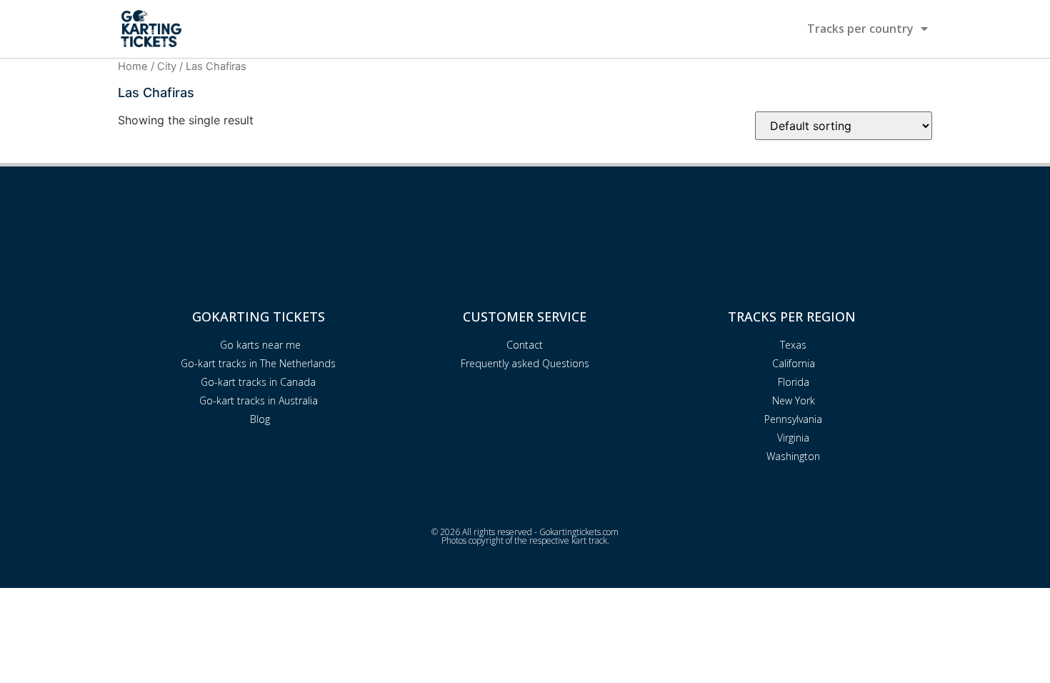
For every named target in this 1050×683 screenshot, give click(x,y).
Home (133, 66)
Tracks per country (860, 28)
